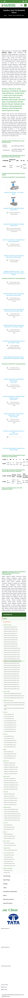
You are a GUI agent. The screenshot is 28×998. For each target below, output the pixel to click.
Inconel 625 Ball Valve (9, 714)
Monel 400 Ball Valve (8, 751)
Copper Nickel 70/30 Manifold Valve (12, 816)
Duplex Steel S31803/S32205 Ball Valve (13, 693)
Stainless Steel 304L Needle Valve (12, 686)
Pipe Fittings (4, 941)
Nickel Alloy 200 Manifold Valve (11, 785)
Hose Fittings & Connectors (8, 951)
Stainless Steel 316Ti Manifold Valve (12, 657)
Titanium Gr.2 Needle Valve (10, 804)
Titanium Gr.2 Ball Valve (9, 796)
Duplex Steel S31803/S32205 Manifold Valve (14, 695)
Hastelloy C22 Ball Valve (9, 765)
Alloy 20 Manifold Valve (9, 827)
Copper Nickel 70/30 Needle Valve (12, 820)
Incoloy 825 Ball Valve (9, 736)
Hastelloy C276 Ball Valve (10, 763)
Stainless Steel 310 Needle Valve (11, 684)
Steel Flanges (4, 939)
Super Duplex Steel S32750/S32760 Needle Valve (14, 709)
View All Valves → (7, 621)
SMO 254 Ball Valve (8, 834)
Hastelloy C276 (5, 976)
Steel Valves (4, 933)
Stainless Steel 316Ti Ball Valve (11, 637)
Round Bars (4, 937)
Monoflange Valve (8, 870)
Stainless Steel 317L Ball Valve (10, 635)
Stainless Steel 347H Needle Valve (12, 669)
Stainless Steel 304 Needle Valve (11, 688)
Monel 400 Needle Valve (9, 758)
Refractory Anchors (6, 935)
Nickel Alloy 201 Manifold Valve (11, 782)
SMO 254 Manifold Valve (9, 836)
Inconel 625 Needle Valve (10, 727)
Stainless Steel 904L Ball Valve (11, 629)
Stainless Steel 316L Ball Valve (10, 639)
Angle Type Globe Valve (9, 865)
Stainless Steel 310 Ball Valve (10, 642)
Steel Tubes (4, 943)
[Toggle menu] (21, 5)
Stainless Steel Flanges (6, 970)
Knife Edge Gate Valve (9, 859)
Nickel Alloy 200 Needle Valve (11, 789)
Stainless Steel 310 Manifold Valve (11, 663)
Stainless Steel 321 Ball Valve (10, 633)
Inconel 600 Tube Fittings (7, 972)
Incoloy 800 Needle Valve (10, 747)
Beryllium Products (5, 960)
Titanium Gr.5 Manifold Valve (10, 798)
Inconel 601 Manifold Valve (10, 723)
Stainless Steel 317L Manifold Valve (12, 654)
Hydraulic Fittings (5, 958)
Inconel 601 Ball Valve (9, 716)
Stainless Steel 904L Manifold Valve (12, 648)
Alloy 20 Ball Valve (8, 825)
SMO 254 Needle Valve (9, 838)
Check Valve (7, 872)
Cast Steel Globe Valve (9, 863)
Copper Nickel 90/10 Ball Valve (11, 809)
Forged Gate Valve (8, 857)
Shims (2, 945)
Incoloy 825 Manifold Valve (10, 740)
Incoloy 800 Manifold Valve (10, 742)
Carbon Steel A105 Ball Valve (10, 850)
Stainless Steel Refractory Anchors (9, 978)
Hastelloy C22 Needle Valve (10, 773)
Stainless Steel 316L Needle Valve (11, 680)
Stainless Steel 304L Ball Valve (11, 644)
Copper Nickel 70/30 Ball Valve (11, 811)
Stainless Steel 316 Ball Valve (10, 627)
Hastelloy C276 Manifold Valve (11, 767)
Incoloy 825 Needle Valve (10, 744)
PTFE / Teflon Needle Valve (10, 845)
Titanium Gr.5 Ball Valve (9, 794)
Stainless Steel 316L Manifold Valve (12, 659)
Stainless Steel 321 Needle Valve (11, 674)
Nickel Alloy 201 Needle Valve (10, 787)
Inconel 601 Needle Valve (10, 729)
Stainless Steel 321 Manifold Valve (11, 652)
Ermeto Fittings (5, 955)
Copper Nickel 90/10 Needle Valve (12, 818)
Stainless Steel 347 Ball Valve (10, 631)
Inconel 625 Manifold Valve (10, 720)
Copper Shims (4, 974)
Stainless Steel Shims (6, 968)
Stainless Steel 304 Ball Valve (10, 646)
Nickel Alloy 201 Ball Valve (10, 778)
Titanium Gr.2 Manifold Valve (10, 800)
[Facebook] (23, 1)
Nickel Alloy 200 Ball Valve (10, 780)
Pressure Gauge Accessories (8, 949)
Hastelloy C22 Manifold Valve (10, 769)
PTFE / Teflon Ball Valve (9, 843)
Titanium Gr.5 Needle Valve (10, 802)
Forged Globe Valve (8, 861)
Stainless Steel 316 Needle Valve (11, 682)
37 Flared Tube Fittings (6, 953)
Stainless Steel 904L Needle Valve (12, 671)
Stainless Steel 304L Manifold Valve (12, 665)
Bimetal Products (5, 962)
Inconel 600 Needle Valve (10, 731)
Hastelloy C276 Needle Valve (10, 771)
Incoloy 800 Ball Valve (9, 738)
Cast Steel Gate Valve (9, 855)
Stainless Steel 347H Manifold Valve (12, 650)
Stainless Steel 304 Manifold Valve (12, 667)
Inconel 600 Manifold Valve (10, 725)
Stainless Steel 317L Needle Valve (11, 676)
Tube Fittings (4, 931)
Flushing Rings (4, 964)
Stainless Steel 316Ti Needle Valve (12, 678)
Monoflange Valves (6, 982)
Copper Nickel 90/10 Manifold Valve (12, 813)
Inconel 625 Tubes (5, 980)
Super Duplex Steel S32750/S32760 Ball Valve (14, 702)
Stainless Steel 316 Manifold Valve (12, 661)
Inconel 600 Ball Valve (9, 718)
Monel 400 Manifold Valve (10, 756)
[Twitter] (26, 1)
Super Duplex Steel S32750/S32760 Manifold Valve (14, 705)
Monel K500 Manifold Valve (10, 753)
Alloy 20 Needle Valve (9, 829)
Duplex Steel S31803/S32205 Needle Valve (13, 698)
